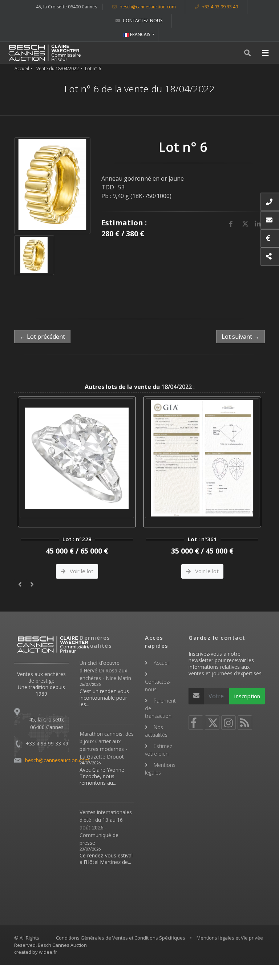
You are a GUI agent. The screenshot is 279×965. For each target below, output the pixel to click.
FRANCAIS (140, 34)
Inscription (247, 696)
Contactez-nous (142, 20)
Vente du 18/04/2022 (57, 68)
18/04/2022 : (140, 387)
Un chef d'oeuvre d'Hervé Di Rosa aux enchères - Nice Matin (105, 670)
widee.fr (48, 952)
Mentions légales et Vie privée (230, 937)
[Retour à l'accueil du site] (44, 53)
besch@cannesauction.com (147, 7)
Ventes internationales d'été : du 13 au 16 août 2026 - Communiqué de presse (106, 827)
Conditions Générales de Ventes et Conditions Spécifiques (120, 937)
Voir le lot (80, 571)
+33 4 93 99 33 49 (219, 7)
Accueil (22, 68)
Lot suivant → (240, 337)
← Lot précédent (42, 337)
